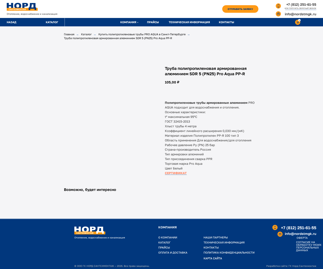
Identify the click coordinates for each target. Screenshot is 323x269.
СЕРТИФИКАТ (176, 173)
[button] (240, 9)
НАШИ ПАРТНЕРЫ (216, 237)
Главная (69, 34)
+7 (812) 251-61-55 (301, 4)
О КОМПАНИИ (167, 237)
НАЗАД (11, 22)
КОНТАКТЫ (226, 22)
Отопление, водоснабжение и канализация (32, 13)
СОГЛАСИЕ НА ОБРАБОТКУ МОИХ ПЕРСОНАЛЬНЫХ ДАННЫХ (308, 246)
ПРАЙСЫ (153, 22)
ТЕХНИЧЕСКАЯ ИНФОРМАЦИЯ (189, 22)
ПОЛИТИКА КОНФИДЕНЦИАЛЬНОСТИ (229, 252)
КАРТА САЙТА (213, 258)
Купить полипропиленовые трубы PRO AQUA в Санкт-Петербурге (142, 34)
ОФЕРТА (302, 237)
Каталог (86, 34)
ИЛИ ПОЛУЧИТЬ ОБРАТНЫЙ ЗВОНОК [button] (300, 8)
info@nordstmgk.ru (300, 14)
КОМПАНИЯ (128, 22)
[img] (22, 7)
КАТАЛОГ (52, 22)
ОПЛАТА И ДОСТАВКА (172, 252)
